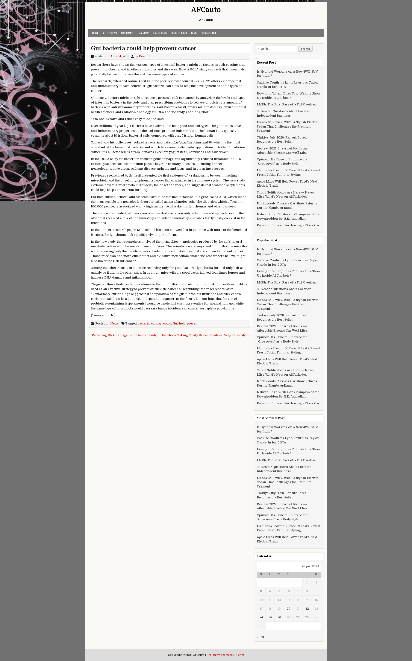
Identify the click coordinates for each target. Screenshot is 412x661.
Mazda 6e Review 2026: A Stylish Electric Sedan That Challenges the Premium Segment (287, 126)
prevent (192, 323)
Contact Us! (208, 33)
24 (261, 617)
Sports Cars (179, 33)
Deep (142, 56)
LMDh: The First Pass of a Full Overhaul (287, 104)
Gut (175, 323)
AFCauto (206, 10)
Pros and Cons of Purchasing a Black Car (288, 225)
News (194, 33)
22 (307, 608)
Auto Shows (110, 33)
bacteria (144, 323)
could (167, 323)
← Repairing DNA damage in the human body (122, 335)
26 (279, 617)
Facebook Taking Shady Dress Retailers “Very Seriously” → (206, 335)
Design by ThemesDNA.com (225, 654)
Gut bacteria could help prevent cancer (144, 48)
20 (289, 608)
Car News (143, 33)
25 (270, 617)
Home (95, 33)
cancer (156, 323)
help (182, 323)
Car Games (127, 33)
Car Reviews (160, 33)
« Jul (260, 637)
